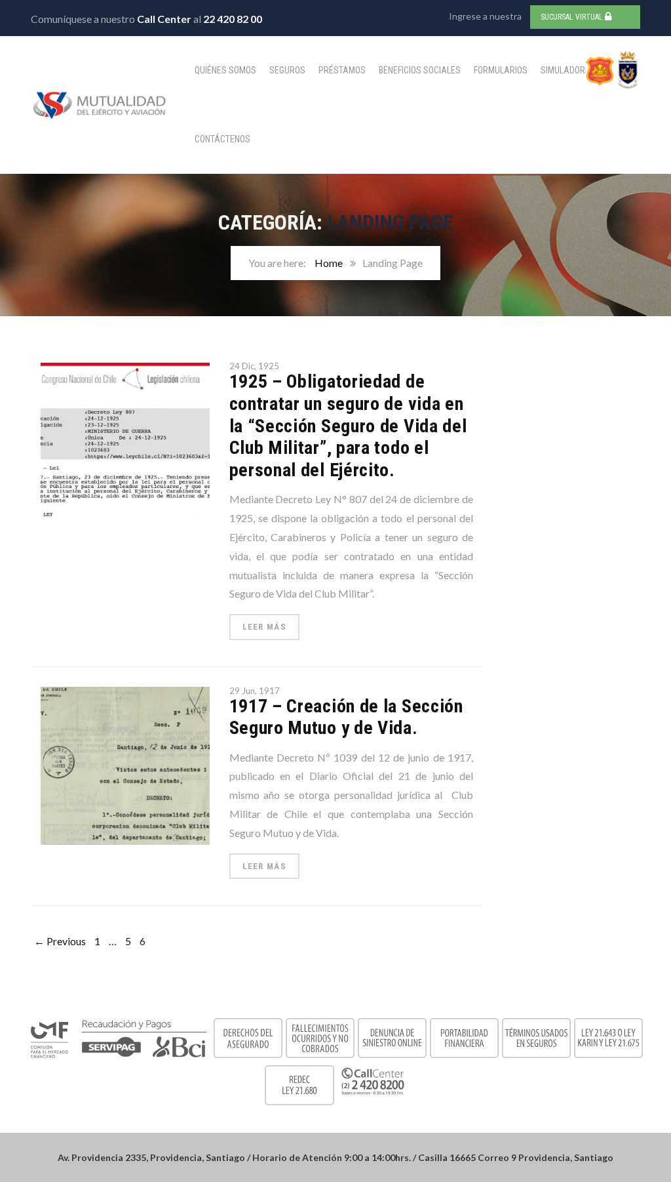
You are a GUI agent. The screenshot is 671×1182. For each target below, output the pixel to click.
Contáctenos (222, 139)
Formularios (500, 70)
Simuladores (568, 70)
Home (329, 262)
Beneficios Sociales (420, 70)
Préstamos (342, 70)
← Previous (60, 941)
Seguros (287, 70)
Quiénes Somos (225, 70)
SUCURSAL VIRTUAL (573, 17)
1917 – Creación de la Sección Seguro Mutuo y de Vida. (346, 717)
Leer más (264, 627)
